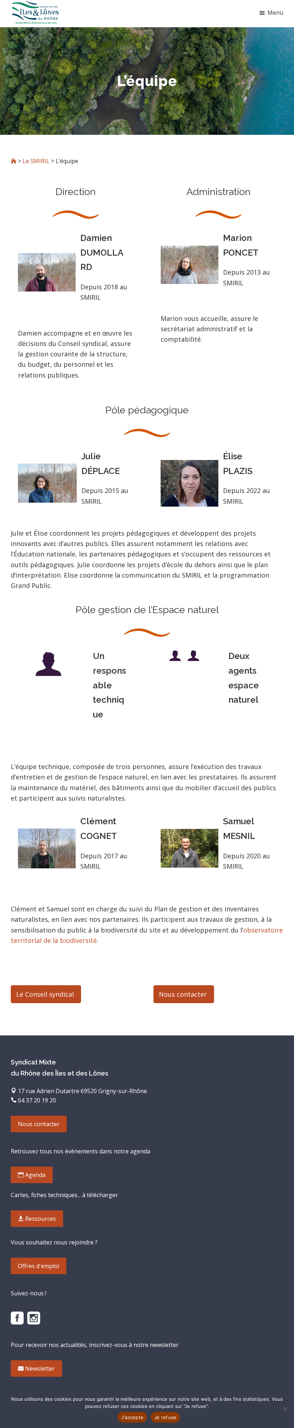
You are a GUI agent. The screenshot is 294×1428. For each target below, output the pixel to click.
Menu (275, 12)
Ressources (40, 1219)
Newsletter (39, 1368)
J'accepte (132, 1417)
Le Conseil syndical (45, 994)
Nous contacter (183, 994)
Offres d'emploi (38, 1266)
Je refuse (165, 1417)
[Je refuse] (285, 1409)
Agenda (35, 1175)
